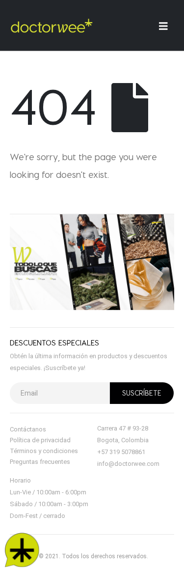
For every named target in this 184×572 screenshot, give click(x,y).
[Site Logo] (51, 25)
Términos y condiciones (44, 451)
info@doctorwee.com (128, 463)
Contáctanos (28, 429)
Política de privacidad (40, 440)
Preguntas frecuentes (40, 461)
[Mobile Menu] (166, 25)
